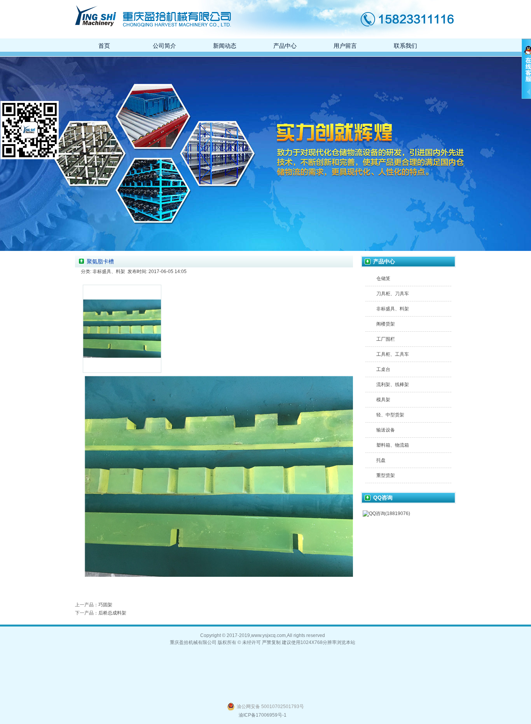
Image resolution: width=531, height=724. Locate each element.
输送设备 (385, 430)
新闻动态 (224, 46)
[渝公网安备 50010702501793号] (265, 703)
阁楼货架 (385, 324)
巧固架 (105, 604)
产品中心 (285, 46)
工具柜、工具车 (392, 354)
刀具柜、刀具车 (392, 293)
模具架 (383, 399)
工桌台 (383, 369)
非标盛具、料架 (392, 309)
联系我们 (405, 46)
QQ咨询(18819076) (389, 513)
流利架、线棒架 (392, 384)
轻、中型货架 (390, 415)
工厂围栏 (385, 339)
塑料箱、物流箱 (392, 445)
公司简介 (164, 46)
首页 (104, 46)
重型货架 (385, 475)
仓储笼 (383, 278)
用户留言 (345, 46)
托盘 (381, 460)
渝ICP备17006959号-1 (262, 715)
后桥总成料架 (112, 613)
